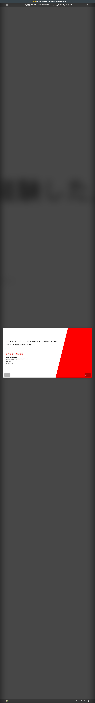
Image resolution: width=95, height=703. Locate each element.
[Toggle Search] (87, 5)
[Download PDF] (89, 700)
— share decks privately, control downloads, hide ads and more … (47, 1)
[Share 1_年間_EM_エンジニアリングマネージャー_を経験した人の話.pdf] (81, 701)
